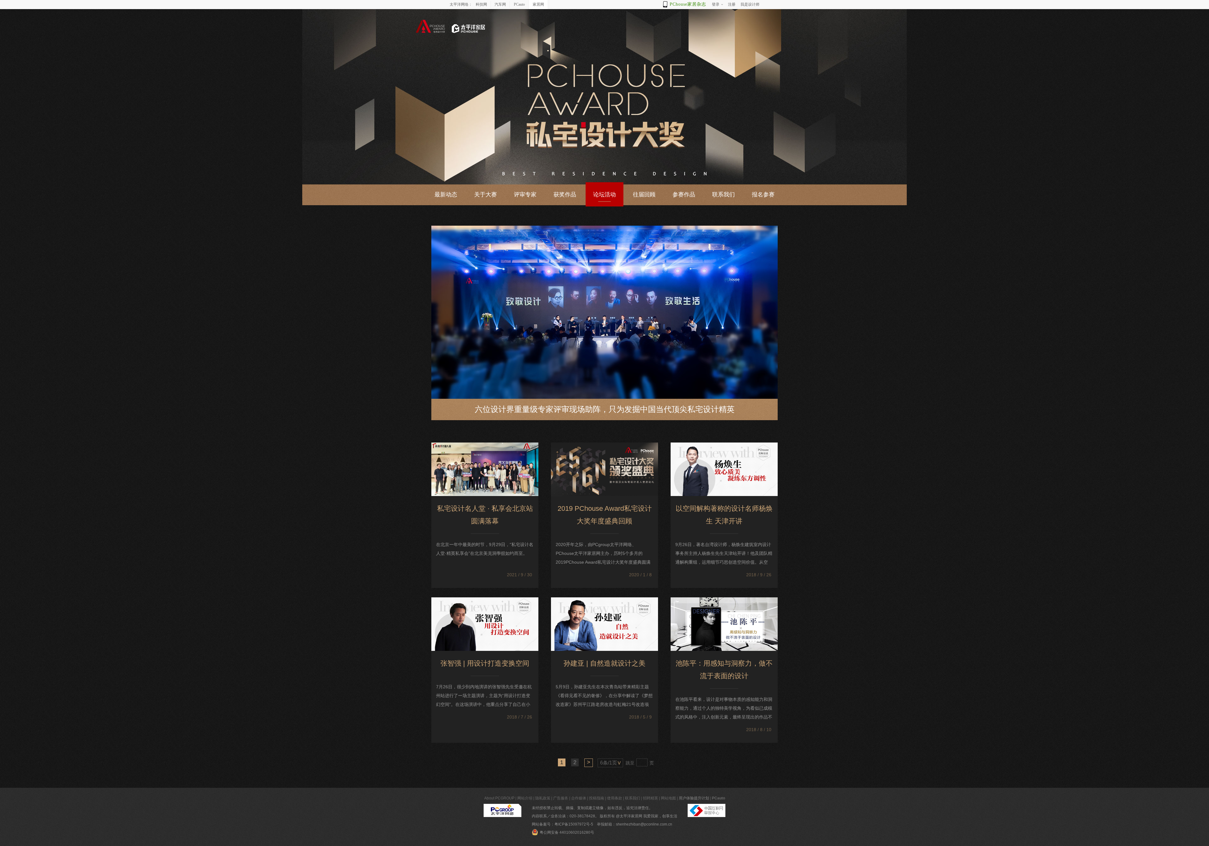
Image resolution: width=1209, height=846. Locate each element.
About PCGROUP (499, 798)
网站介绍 (524, 798)
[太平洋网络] (502, 808)
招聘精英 (650, 798)
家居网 (538, 4)
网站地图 (668, 798)
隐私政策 (542, 798)
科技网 (481, 4)
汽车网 (500, 4)
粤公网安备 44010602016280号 (567, 832)
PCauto (519, 4)
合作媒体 (578, 798)
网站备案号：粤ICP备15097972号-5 (562, 824)
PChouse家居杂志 (688, 4)
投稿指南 (596, 798)
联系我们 (632, 798)
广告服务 (560, 798)
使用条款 (614, 798)
